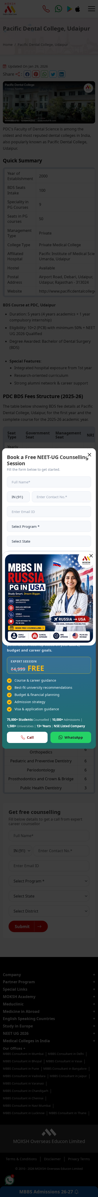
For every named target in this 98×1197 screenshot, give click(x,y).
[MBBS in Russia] (49, 598)
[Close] (91, 555)
